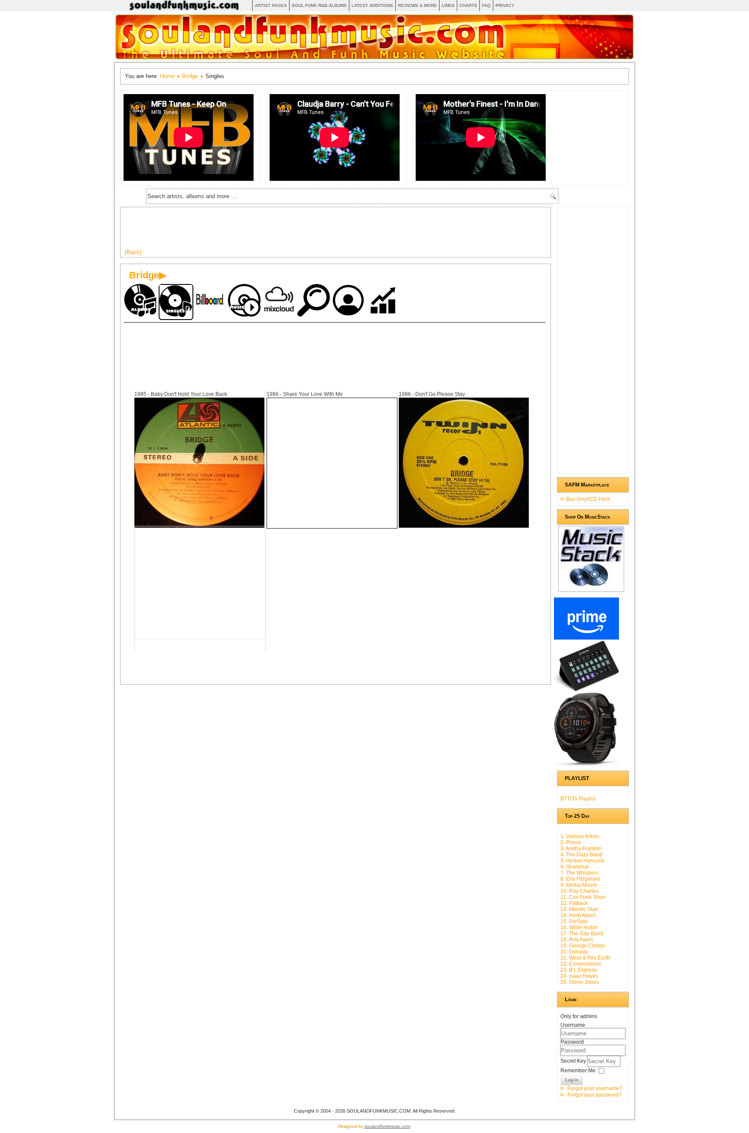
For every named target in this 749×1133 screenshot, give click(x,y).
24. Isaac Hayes (579, 976)
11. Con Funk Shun (583, 897)
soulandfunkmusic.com (387, 1126)
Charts (468, 5)
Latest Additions (372, 5)
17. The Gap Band (581, 934)
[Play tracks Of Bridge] (245, 301)
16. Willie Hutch (578, 927)
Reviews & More (417, 5)
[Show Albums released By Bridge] (141, 301)
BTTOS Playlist (578, 799)
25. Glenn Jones (579, 982)
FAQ (486, 5)
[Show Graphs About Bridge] (384, 301)
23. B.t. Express (578, 970)
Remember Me (578, 1071)
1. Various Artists (579, 836)
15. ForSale (574, 921)
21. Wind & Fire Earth (585, 958)
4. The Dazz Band (581, 855)
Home (167, 76)
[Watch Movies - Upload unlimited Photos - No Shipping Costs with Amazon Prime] (586, 638)
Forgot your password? (594, 1095)
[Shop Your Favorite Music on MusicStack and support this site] (591, 588)
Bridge (190, 76)
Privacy (505, 5)
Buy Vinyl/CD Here (588, 499)
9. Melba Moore (578, 885)
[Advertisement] (282, 231)
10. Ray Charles (579, 891)
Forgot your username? (594, 1088)
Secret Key (573, 1061)
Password (572, 1042)
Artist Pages (271, 5)
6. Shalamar (574, 867)
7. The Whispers (579, 873)
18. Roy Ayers (576, 940)
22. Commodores (580, 964)
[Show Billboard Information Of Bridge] (210, 301)
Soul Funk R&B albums (319, 5)
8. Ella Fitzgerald (580, 879)
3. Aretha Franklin (581, 849)
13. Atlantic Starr (579, 909)
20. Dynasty (574, 952)
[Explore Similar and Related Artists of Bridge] (314, 301)
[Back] (133, 252)
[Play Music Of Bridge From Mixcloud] (280, 301)
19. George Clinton (582, 946)
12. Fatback (574, 903)
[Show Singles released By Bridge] (176, 302)
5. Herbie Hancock (582, 861)
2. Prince (570, 842)
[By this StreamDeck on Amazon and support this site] (586, 689)
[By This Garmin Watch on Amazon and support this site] (586, 764)
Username (572, 1025)
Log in (571, 1079)
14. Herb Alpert (578, 915)
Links (448, 5)
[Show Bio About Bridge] (349, 301)
